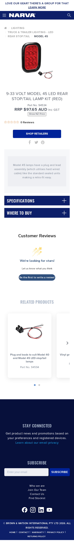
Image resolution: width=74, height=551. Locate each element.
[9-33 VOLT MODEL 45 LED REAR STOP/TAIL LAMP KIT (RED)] (37, 60)
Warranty (38, 532)
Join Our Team (37, 490)
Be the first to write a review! (37, 277)
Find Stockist (37, 498)
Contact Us (37, 494)
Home (12, 532)
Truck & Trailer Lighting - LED (30, 32)
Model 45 (41, 36)
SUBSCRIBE (59, 472)
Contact (24, 532)
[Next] (67, 343)
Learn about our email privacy (37, 442)
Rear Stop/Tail (19, 36)
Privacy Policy (55, 532)
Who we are (37, 485)
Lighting (17, 28)
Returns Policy (37, 537)
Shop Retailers (37, 133)
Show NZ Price (37, 114)
